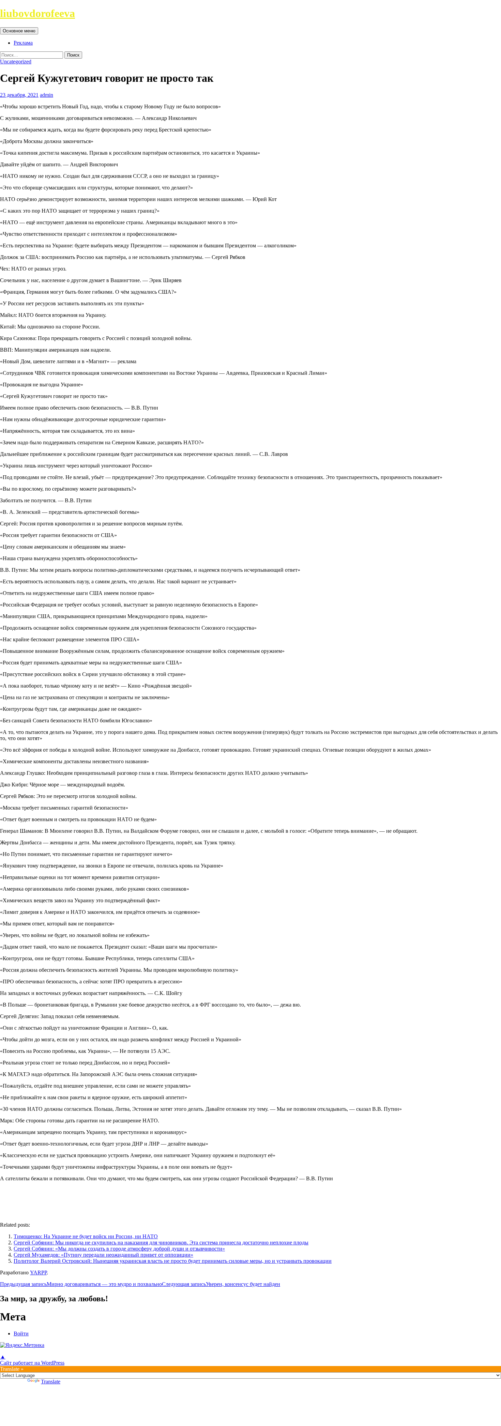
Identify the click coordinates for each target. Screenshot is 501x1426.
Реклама (23, 43)
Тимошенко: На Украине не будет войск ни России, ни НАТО (86, 1236)
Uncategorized (15, 61)
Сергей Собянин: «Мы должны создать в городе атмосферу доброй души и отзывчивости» (119, 1249)
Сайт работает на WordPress (32, 1363)
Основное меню (19, 30)
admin (46, 95)
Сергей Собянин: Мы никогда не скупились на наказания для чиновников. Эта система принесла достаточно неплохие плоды (161, 1242)
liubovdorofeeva (37, 13)
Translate (50, 1381)
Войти (21, 1333)
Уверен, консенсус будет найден (221, 1284)
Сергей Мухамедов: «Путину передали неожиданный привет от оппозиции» (103, 1255)
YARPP (38, 1272)
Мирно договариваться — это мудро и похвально (81, 1284)
